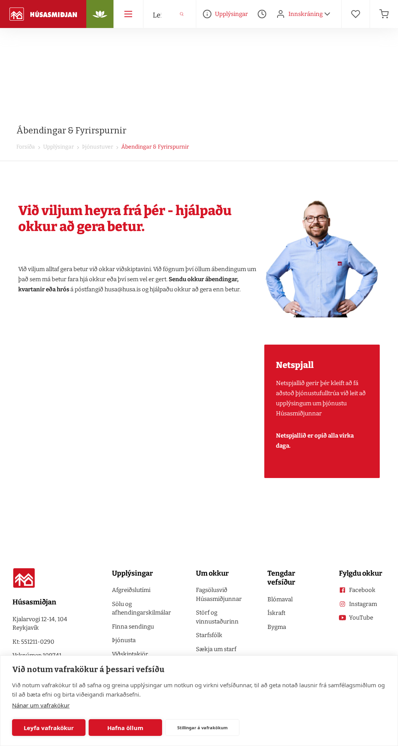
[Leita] (182, 14)
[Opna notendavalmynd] (327, 14)
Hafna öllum (125, 728)
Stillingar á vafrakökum (202, 727)
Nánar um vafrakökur (41, 705)
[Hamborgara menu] (128, 14)
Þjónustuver (97, 147)
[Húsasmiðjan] (43, 14)
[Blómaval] (99, 14)
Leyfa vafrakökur (49, 728)
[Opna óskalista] (355, 14)
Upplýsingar (58, 147)
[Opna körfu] (384, 14)
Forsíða (25, 147)
